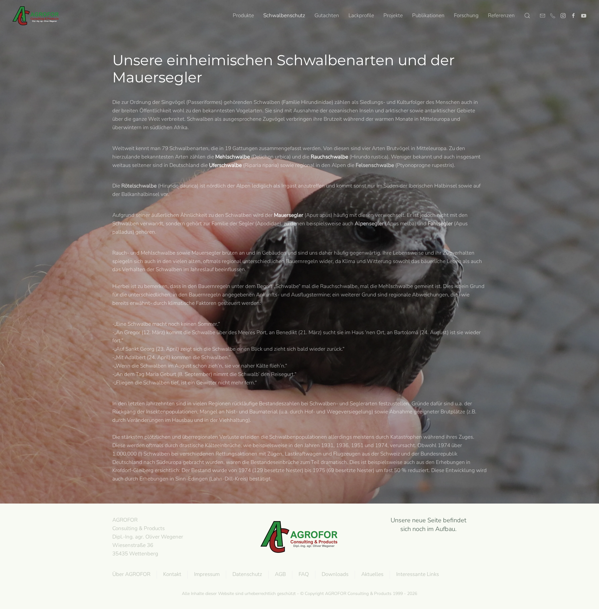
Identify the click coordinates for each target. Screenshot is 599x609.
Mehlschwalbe (232, 156)
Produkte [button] (243, 15)
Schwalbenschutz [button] (284, 15)
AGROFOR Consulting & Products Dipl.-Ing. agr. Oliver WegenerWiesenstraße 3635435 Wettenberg (147, 536)
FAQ (304, 574)
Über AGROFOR (131, 574)
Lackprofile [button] (361, 15)
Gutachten (326, 15)
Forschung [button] (466, 15)
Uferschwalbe (225, 165)
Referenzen (501, 15)
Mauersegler (288, 215)
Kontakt (172, 574)
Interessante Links (417, 574)
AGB (280, 574)
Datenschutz (247, 574)
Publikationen (428, 15)
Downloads (335, 574)
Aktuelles (372, 574)
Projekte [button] (393, 15)
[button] (527, 15)
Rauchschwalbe (329, 156)
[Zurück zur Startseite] (35, 15)
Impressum (207, 574)
